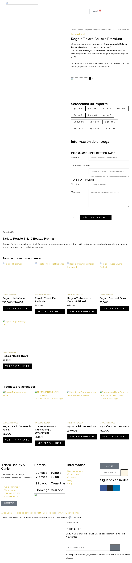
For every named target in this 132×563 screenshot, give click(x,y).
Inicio (73, 30)
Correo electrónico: (80, 165)
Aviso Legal (6, 513)
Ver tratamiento (17, 308)
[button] (66, 7)
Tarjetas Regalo (92, 30)
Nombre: (75, 157)
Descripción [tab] (8, 232)
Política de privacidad (24, 513)
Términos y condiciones (67, 513)
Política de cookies (45, 513)
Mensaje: (75, 192)
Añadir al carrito (96, 217)
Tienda (80, 30)
